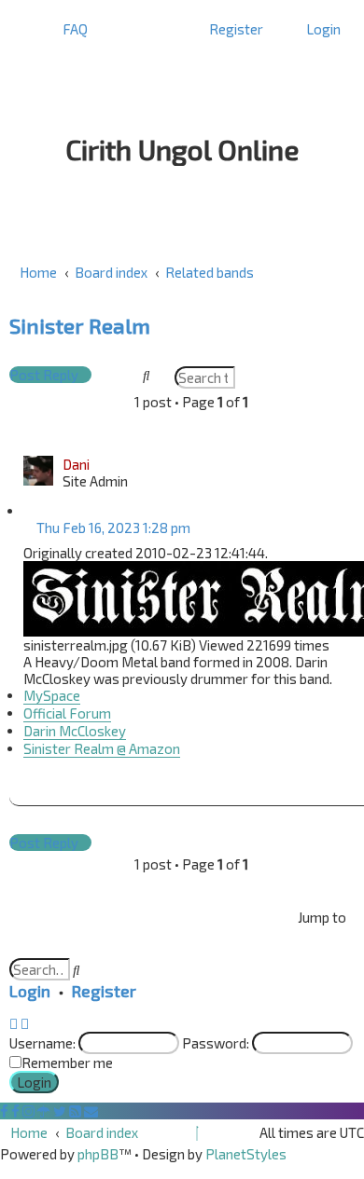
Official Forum (67, 713)
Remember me (67, 1062)
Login (29, 990)
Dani (76, 464)
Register (104, 990)
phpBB (98, 1153)
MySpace (51, 695)
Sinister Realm (79, 325)
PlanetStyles (246, 1153)
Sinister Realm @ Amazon (101, 748)
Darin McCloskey (74, 730)
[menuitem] (70, 29)
